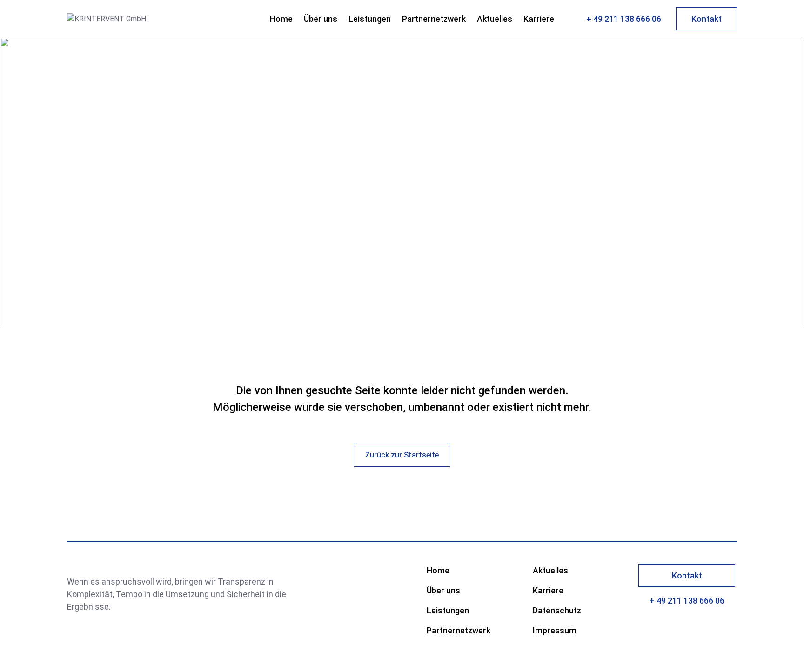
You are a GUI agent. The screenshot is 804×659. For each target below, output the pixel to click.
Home (281, 19)
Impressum (554, 630)
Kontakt (706, 19)
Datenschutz (557, 610)
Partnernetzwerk (434, 19)
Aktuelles (494, 19)
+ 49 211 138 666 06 (623, 19)
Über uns (320, 19)
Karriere (538, 19)
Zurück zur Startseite (402, 455)
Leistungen (369, 19)
